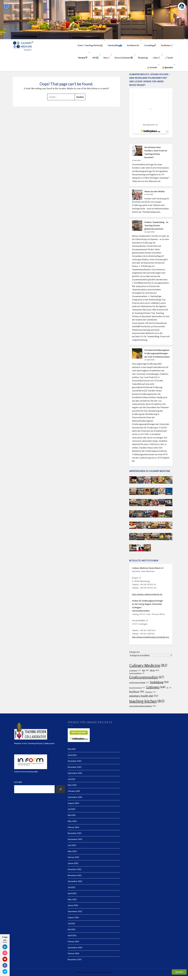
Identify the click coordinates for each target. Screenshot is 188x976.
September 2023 (75, 839)
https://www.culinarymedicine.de (147, 594)
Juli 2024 (71, 809)
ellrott (154, 670)
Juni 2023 (72, 845)
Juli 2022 (71, 887)
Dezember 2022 (74, 869)
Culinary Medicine (148, 665)
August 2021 (73, 917)
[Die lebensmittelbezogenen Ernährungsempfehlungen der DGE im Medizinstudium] (137, 353)
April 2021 (72, 935)
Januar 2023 (73, 863)
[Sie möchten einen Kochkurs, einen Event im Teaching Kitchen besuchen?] (137, 151)
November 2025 (74, 767)
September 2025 (75, 773)
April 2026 (72, 755)
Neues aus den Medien (154, 191)
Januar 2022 (73, 905)
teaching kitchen (146, 701)
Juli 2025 (71, 779)
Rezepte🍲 (143, 57)
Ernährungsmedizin (146, 677)
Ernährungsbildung (136, 673)
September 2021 (75, 911)
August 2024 (73, 803)
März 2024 (72, 821)
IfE (169, 688)
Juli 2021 (71, 923)
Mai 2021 (72, 929)
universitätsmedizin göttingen (142, 706)
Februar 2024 (73, 827)
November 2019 (74, 959)
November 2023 (74, 833)
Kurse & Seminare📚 (124, 57)
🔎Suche (169, 57)
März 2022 (72, 899)
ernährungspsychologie (139, 682)
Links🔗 (156, 57)
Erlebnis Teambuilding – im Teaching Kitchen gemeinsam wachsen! (156, 225)
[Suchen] (60, 789)
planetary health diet (143, 695)
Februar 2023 (73, 857)
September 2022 (75, 881)
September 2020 (75, 947)
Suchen (18, 782)
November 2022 (74, 875)
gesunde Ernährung (137, 688)
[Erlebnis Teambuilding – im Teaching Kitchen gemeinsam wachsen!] (137, 225)
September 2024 (75, 797)
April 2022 (72, 893)
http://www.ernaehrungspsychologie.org (150, 637)
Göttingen (155, 687)
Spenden (179, 972)
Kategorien (134, 652)
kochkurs (136, 691)
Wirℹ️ (95, 57)
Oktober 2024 (74, 791)
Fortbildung (159, 682)
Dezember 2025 (74, 761)
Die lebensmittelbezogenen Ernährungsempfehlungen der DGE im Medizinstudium (157, 353)
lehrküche (150, 692)
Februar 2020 (73, 953)
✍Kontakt (152, 67)
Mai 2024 (72, 815)
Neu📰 (106, 57)
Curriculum (135, 670)
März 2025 (72, 785)
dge (145, 670)
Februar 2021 (73, 941)
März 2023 (72, 851)
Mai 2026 (72, 749)
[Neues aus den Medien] (137, 195)
